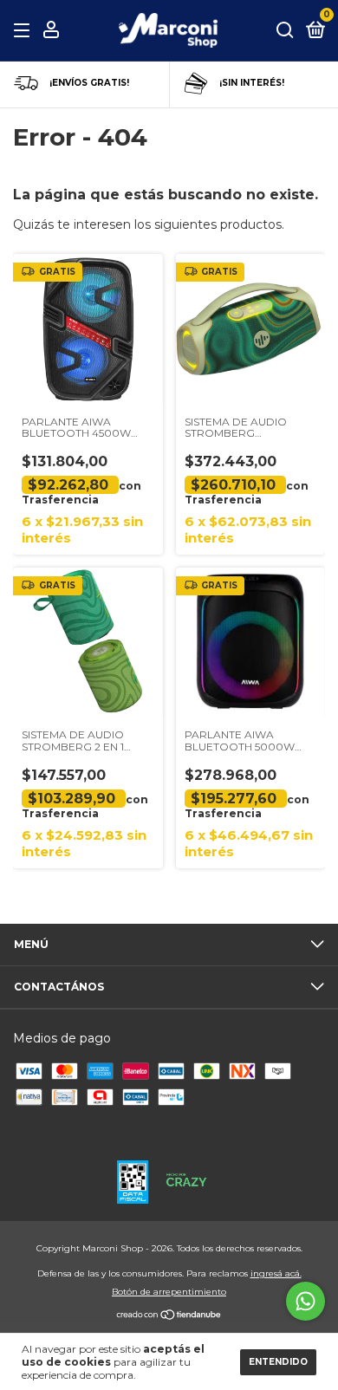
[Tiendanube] (169, 1316)
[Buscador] (285, 31)
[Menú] (24, 31)
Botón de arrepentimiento (169, 1291)
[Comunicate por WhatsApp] (305, 1301)
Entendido (278, 1361)
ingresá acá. (276, 1273)
